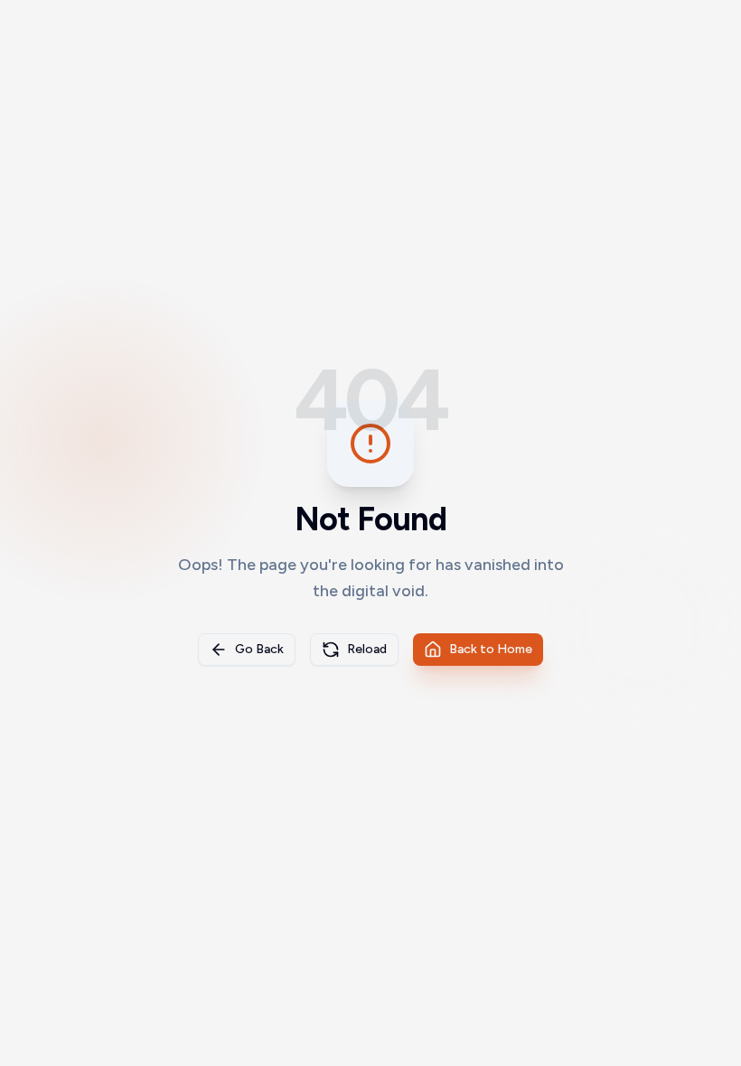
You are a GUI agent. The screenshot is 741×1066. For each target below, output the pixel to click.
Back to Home (490, 649)
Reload (367, 649)
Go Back (259, 649)
